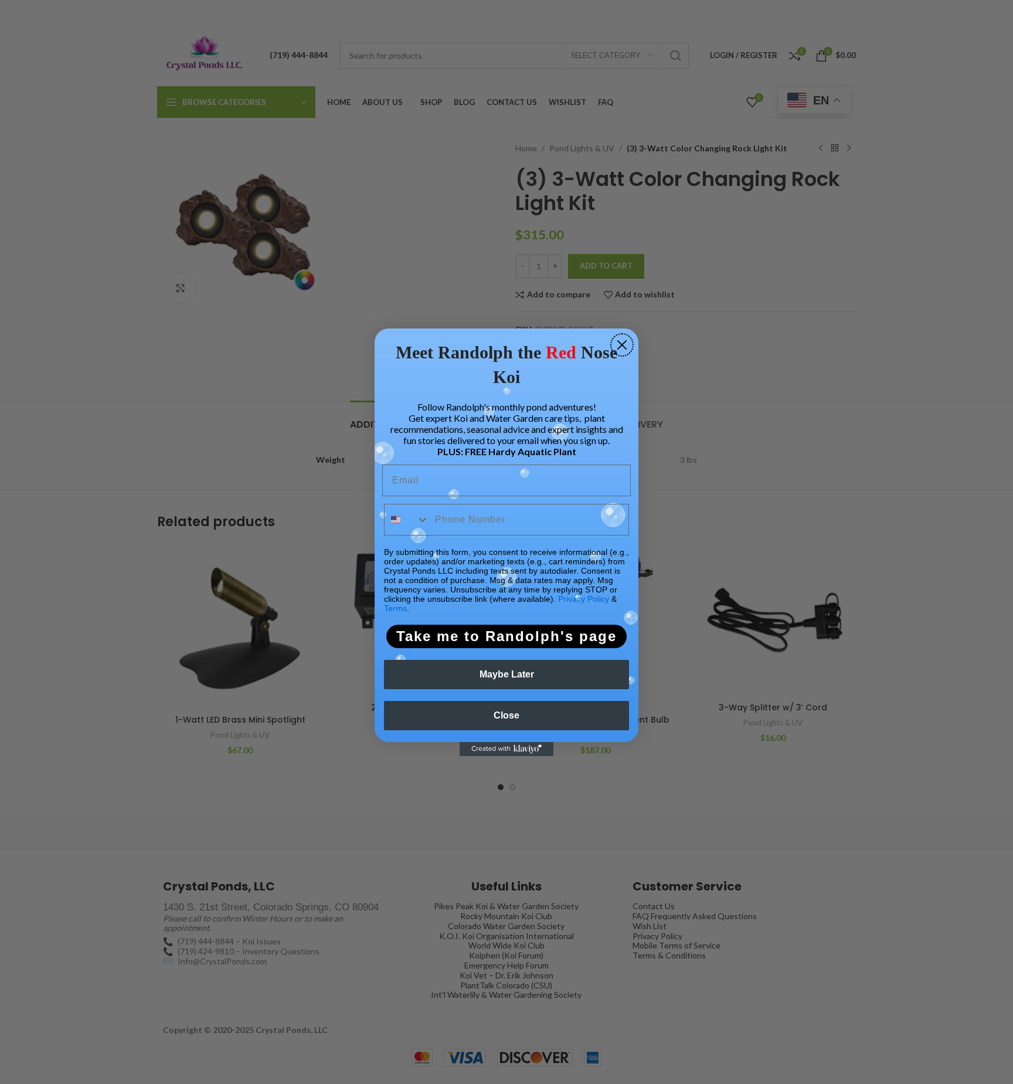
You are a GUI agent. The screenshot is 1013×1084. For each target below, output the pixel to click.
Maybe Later (507, 674)
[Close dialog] (622, 344)
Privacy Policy (583, 599)
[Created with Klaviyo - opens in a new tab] (506, 749)
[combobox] (407, 519)
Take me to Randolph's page (506, 636)
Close (506, 715)
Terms (395, 608)
